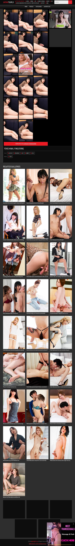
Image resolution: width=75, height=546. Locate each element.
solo (33, 153)
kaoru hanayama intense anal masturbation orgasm (27, 3)
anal (47, 3)
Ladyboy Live (47, 6)
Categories (39, 6)
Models (31, 6)
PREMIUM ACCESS (25, 144)
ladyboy (43, 3)
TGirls (8, 2)
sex (52, 1)
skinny (27, 153)
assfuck (10, 153)
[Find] (70, 2)
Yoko (10, 156)
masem (47, 1)
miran (31, 1)
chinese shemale (41, 1)
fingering (17, 153)
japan (27, 1)
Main (26, 6)
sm (35, 1)
